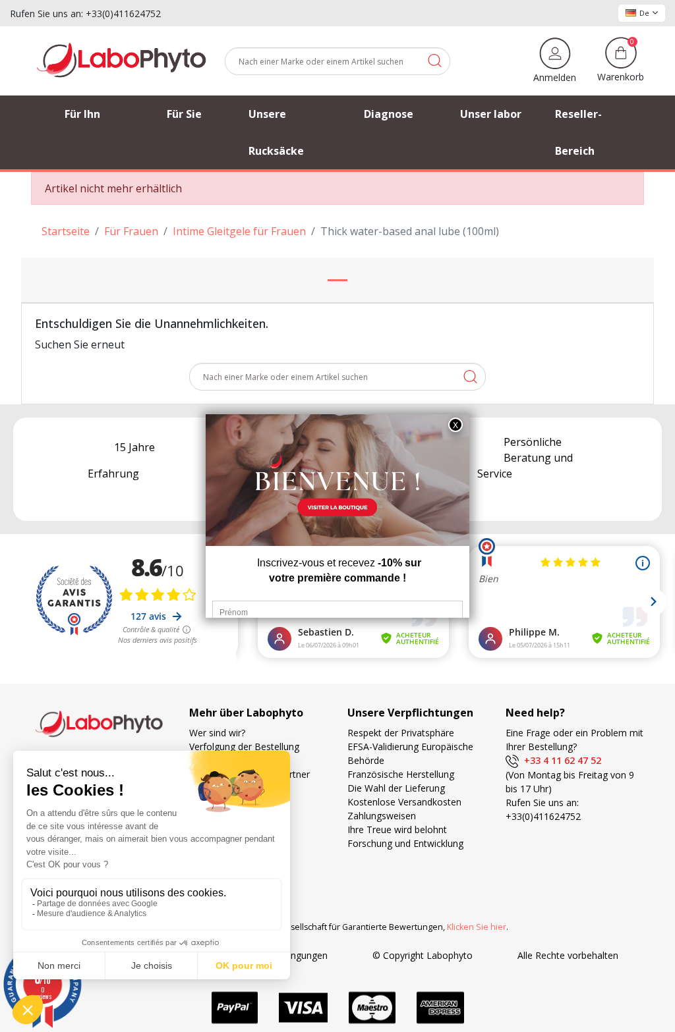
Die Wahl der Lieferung (396, 788)
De (644, 13)
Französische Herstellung (400, 774)
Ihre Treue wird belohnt (397, 829)
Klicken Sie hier (476, 927)
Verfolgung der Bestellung (244, 746)
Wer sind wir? (217, 732)
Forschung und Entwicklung (405, 843)
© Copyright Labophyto (422, 955)
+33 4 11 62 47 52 (560, 760)
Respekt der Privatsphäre (400, 732)
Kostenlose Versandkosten (404, 802)
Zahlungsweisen (381, 815)
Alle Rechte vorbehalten (567, 955)
